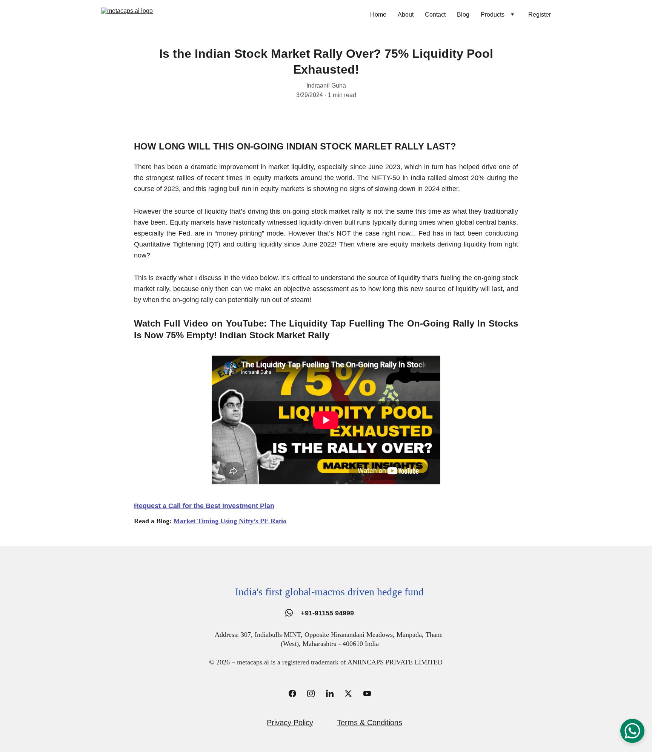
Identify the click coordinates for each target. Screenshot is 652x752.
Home (378, 14)
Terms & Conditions (369, 722)
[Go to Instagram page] (314, 693)
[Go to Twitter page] (352, 693)
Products (492, 14)
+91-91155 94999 (327, 613)
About (406, 14)
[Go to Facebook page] (296, 693)
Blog (463, 14)
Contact (435, 14)
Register (539, 14)
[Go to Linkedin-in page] (333, 693)
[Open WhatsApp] (632, 731)
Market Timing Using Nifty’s (217, 521)
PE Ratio (273, 521)
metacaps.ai (253, 662)
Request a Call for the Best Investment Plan (204, 506)
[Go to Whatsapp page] (289, 612)
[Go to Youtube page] (367, 693)
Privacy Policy (290, 722)
